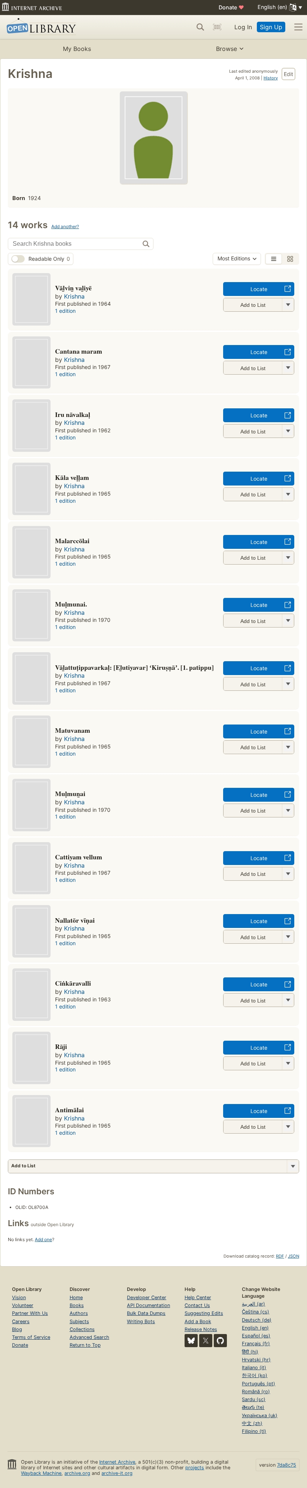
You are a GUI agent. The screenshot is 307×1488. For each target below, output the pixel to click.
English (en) (255, 1328)
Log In (243, 27)
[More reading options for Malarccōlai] (288, 558)
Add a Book (198, 1321)
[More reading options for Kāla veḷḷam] (288, 494)
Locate (258, 289)
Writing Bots (141, 1321)
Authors (79, 1313)
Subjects (79, 1321)
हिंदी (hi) (250, 1352)
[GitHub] (220, 1340)
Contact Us (197, 1305)
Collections (82, 1329)
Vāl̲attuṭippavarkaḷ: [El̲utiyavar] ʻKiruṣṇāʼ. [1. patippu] (134, 667)
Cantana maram (78, 351)
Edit (288, 74)
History (271, 78)
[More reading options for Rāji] (288, 1063)
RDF (280, 1256)
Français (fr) (256, 1343)
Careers (21, 1321)
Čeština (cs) (255, 1312)
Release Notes (201, 1329)
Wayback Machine (41, 1473)
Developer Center (146, 1297)
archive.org (77, 1473)
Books (77, 1305)
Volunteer (22, 1305)
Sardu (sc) (253, 1399)
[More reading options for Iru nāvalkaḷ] (288, 431)
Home (76, 1297)
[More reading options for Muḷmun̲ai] (288, 810)
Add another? (65, 226)
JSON (293, 1256)
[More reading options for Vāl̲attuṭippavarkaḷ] (288, 684)
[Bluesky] (191, 1340)
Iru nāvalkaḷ (72, 414)
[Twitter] (205, 1340)
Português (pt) (258, 1383)
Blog (17, 1329)
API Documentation (148, 1305)
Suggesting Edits (204, 1313)
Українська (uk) (259, 1415)
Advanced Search (89, 1337)
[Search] (200, 27)
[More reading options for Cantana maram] (288, 368)
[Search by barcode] (217, 27)
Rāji (61, 1046)
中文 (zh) (252, 1423)
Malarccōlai (72, 540)
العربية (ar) (253, 1304)
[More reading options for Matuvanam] (288, 747)
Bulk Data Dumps (146, 1313)
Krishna (74, 296)
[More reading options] (293, 1166)
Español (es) (256, 1336)
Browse (226, 48)
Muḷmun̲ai (70, 793)
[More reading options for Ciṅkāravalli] (288, 1000)
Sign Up (271, 27)
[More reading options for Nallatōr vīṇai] (288, 937)
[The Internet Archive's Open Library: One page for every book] (40, 27)
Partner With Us (30, 1313)
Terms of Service (31, 1337)
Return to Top (85, 1345)
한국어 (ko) (254, 1375)
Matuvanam (72, 730)
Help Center (198, 1297)
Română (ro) (256, 1391)
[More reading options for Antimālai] (288, 1127)
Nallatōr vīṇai (75, 920)
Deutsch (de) (256, 1320)
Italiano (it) (254, 1367)
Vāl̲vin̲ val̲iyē (73, 288)
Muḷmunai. (71, 604)
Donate (231, 7)
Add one (43, 1239)
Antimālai (69, 1110)
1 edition (65, 311)
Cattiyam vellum (78, 857)
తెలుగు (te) (253, 1407)
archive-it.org (117, 1473)
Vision (19, 1297)
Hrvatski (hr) (256, 1360)
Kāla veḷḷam (72, 477)
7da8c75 (286, 1465)
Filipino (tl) (254, 1431)
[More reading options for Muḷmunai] (288, 620)
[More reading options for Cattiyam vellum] (288, 874)
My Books (77, 48)
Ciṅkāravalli (73, 983)
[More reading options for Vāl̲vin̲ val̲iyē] (288, 305)
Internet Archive (117, 1462)
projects (194, 1467)
